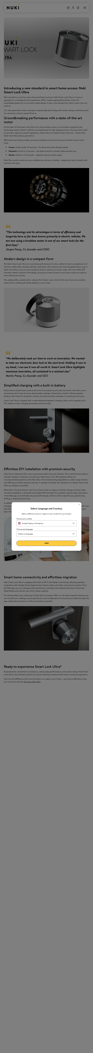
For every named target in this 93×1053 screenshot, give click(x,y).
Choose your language (24, 529)
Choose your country (24, 519)
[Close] (79, 504)
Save (47, 543)
